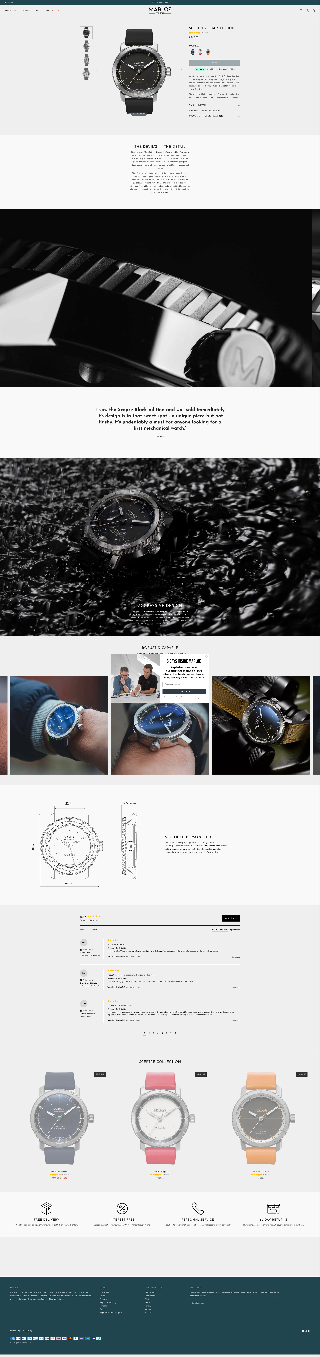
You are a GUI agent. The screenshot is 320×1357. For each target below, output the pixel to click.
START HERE (184, 691)
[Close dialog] (206, 656)
